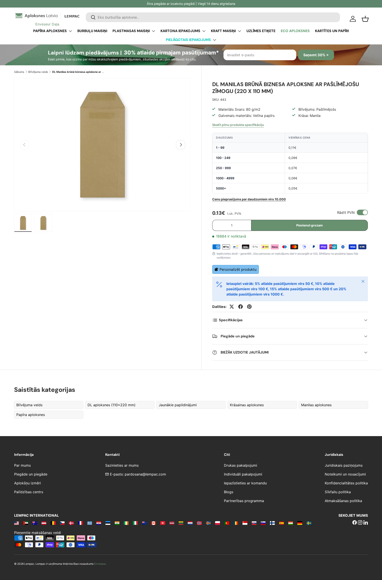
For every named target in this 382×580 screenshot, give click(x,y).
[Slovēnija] (263, 523)
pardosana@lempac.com (145, 474)
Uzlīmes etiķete (260, 31)
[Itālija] (135, 523)
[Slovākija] (254, 523)
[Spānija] (281, 523)
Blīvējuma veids (38, 71)
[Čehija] (62, 523)
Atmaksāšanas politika (343, 501)
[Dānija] (71, 523)
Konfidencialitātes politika (346, 483)
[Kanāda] (153, 523)
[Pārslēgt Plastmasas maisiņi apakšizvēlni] (153, 31)
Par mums (22, 465)
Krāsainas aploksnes (247, 405)
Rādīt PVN (346, 212)
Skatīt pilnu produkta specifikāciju (238, 125)
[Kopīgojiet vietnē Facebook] (240, 306)
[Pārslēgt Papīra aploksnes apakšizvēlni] (70, 31)
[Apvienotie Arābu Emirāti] (25, 523)
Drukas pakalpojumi (240, 465)
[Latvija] (172, 523)
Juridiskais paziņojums (344, 465)
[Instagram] (360, 523)
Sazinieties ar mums (122, 465)
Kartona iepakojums (180, 31)
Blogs (228, 492)
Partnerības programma (244, 501)
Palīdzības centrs (28, 492)
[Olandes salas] (208, 523)
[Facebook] (354, 523)
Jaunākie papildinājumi (178, 405)
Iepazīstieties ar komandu (245, 483)
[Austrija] (44, 523)
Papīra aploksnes (50, 31)
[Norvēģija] (199, 523)
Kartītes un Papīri (332, 31)
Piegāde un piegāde (30, 474)
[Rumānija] (235, 523)
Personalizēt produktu (238, 269)
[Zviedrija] (309, 523)
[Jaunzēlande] (144, 523)
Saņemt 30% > (316, 55)
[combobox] (213, 17)
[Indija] (117, 523)
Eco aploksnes (295, 31)
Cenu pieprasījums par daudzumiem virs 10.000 (249, 199)
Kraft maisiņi (223, 31)
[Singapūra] (245, 523)
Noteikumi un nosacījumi (345, 474)
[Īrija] (126, 523)
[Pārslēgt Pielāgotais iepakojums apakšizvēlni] (214, 40)
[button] (365, 19)
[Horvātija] (98, 523)
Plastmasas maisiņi (131, 31)
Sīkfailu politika (338, 492)
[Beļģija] (53, 523)
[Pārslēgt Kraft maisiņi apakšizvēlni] (239, 31)
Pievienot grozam (309, 225)
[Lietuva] (181, 523)
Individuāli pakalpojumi (243, 474)
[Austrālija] (34, 523)
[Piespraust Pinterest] (249, 306)
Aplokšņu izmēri (27, 483)
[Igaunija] (107, 523)
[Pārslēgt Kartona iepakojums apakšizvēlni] (203, 31)
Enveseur (99, 563)
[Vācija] (299, 523)
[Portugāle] (226, 523)
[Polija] (217, 523)
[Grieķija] (89, 523)
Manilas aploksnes (316, 405)
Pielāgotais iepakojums (188, 39)
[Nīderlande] (190, 523)
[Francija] (80, 523)
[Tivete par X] (231, 306)
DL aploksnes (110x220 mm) (112, 405)
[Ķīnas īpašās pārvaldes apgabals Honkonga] (162, 523)
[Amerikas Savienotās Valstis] (16, 523)
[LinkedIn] (365, 523)
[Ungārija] (290, 523)
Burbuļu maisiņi (92, 31)
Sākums (19, 71)
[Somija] (272, 523)
